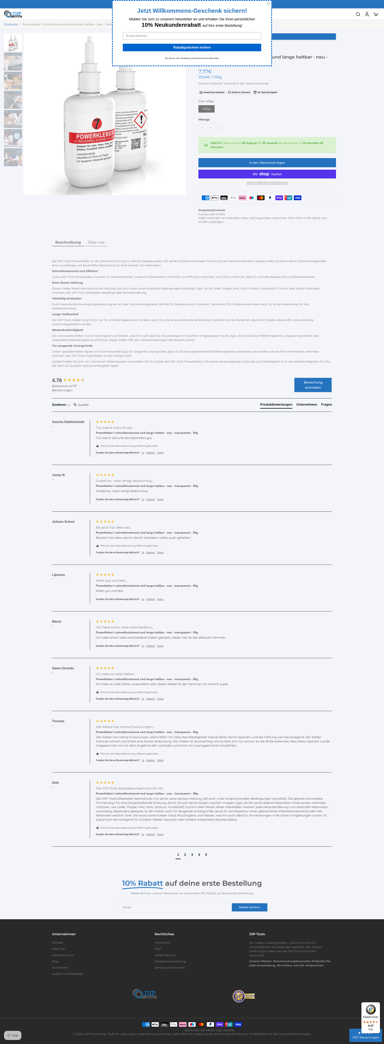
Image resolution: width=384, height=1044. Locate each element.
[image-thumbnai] (13, 42)
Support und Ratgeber (67, 974)
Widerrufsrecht (165, 955)
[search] (358, 14)
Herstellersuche (63, 955)
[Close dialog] (268, 4)
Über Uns (58, 949)
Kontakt (57, 942)
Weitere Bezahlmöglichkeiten (267, 182)
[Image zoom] (105, 114)
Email (127, 907)
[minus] (203, 128)
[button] (267, 162)
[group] (73, 380)
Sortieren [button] (59, 404)
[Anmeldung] (366, 14)
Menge (204, 119)
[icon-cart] (375, 14)
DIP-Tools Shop (95, 1034)
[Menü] (377, 1004)
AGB (158, 949)
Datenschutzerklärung (170, 961)
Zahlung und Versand (169, 967)
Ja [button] (143, 452)
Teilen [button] (160, 452)
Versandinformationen (295, 1034)
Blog (55, 961)
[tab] (276, 405)
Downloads (60, 967)
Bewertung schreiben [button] (313, 384)
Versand (230, 83)
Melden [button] (150, 452)
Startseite (11, 24)
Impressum (163, 942)
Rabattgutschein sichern (192, 47)
